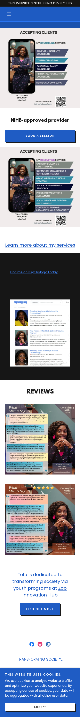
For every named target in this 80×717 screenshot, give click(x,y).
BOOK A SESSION (40, 136)
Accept (40, 707)
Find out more (40, 609)
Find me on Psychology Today (34, 272)
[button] (10, 14)
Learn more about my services (40, 245)
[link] (32, 644)
